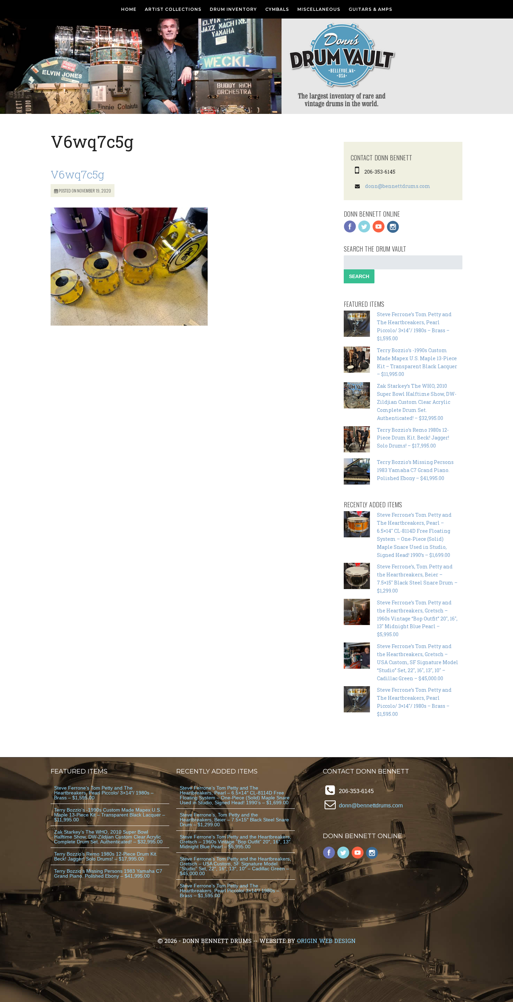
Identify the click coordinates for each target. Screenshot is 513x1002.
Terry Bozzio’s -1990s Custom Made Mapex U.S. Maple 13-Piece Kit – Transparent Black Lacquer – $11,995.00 (109, 814)
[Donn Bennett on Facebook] (350, 231)
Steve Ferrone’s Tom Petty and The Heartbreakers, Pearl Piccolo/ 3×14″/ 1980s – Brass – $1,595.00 (104, 792)
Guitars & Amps (370, 9)
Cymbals (277, 9)
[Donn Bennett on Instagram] (393, 231)
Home (128, 9)
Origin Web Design (326, 940)
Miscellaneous (318, 9)
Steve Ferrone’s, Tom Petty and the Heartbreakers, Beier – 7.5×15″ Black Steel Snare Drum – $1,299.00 (234, 819)
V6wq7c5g (77, 174)
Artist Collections (173, 9)
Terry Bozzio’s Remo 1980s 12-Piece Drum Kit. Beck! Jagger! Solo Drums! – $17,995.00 (413, 438)
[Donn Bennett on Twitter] (364, 231)
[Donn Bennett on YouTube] (378, 231)
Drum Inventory (233, 9)
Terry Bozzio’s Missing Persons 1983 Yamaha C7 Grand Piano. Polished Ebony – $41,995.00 (415, 470)
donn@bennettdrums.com (397, 186)
